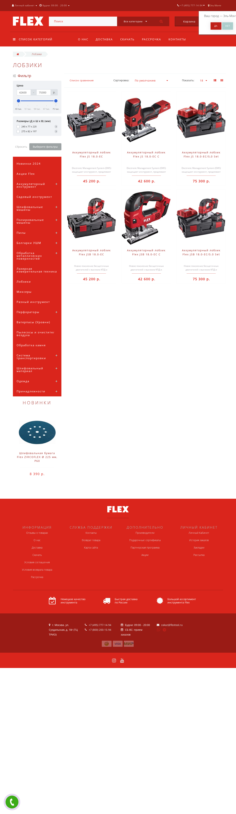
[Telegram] (164, 630)
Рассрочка (151, 39)
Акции (144, 555)
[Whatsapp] (158, 629)
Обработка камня (31, 345)
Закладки (199, 547)
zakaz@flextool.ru (172, 625)
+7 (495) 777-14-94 (100, 625)
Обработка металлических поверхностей (29, 255)
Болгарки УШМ (29, 243)
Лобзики (24, 281)
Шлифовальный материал (30, 369)
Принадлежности (31, 391)
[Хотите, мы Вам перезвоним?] (12, 802)
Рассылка (198, 555)
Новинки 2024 (29, 163)
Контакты (177, 39)
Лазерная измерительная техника (37, 270)
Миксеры (24, 292)
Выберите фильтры (45, 146)
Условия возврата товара (37, 569)
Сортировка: (121, 80)
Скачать (127, 39)
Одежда (23, 381)
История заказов (199, 540)
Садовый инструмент (34, 197)
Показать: (188, 80)
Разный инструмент (33, 302)
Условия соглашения (37, 562)
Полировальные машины (30, 221)
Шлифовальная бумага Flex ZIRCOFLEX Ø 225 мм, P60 (37, 457)
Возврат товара (91, 540)
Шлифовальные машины (30, 208)
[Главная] (18, 54)
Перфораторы (28, 312)
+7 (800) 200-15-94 (100, 629)
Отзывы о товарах (37, 532)
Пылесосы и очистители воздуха (37, 333)
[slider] (18, 101)
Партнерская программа (145, 547)
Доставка (104, 39)
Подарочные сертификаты (145, 540)
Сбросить (21, 146)
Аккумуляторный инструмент (31, 185)
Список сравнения (82, 80)
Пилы (21, 233)
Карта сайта (91, 547)
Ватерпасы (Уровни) (33, 322)
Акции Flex (26, 174)
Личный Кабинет (199, 532)
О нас (83, 39)
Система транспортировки (31, 356)
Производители (145, 532)
